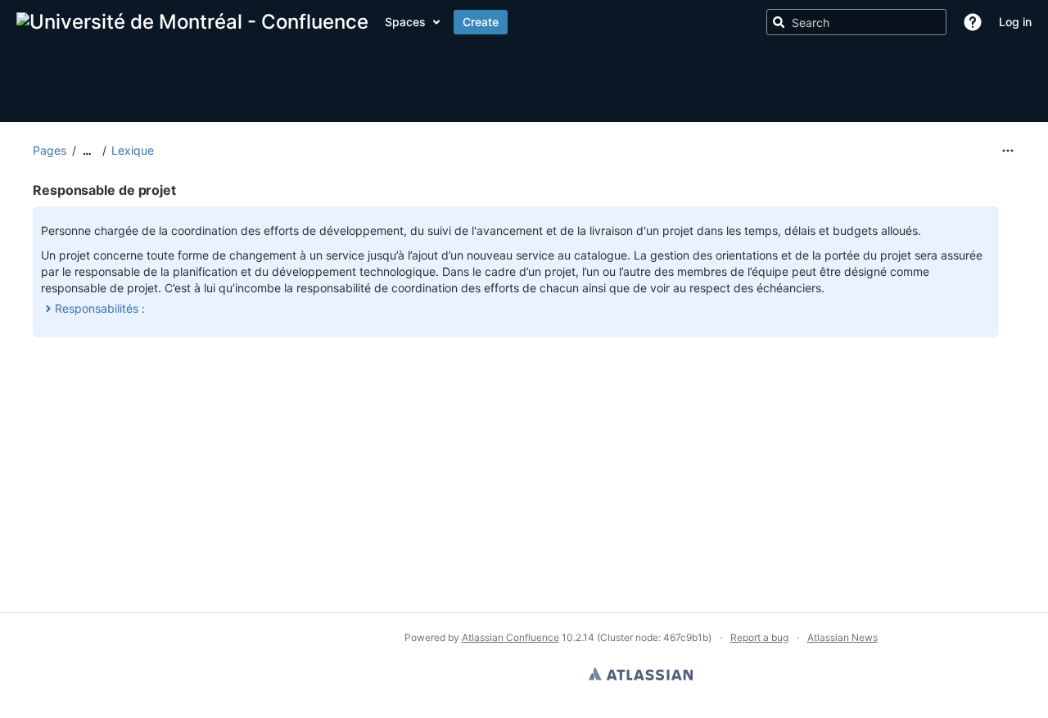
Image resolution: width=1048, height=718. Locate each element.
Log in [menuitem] (1015, 22)
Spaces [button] (405, 22)
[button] (973, 22)
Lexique (132, 150)
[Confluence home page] (192, 22)
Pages (49, 150)
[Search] (778, 22)
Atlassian (641, 673)
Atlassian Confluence (510, 637)
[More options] (1007, 150)
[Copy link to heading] (180, 190)
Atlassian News (842, 637)
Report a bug (759, 637)
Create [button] (481, 22)
